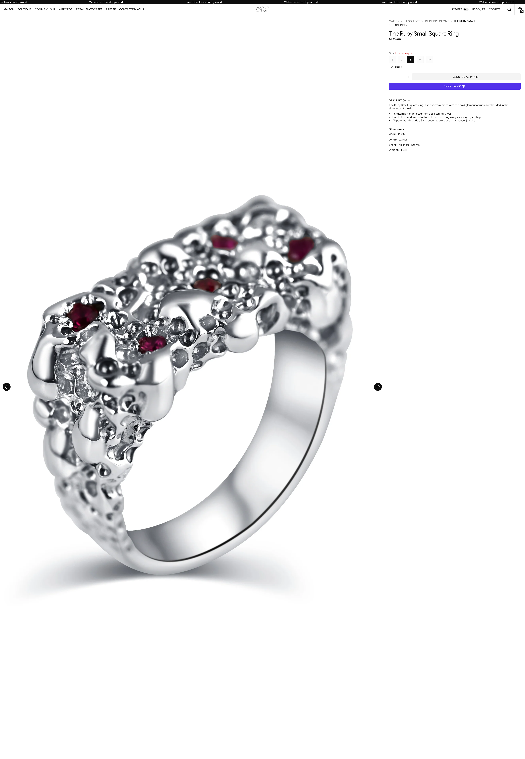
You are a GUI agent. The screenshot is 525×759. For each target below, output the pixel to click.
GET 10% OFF (262, 398)
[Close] (296, 357)
